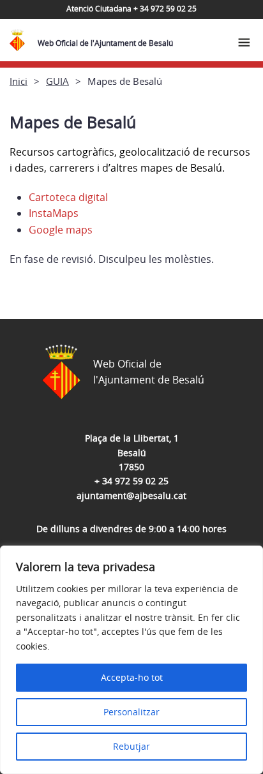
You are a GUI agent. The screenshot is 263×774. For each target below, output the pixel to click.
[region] (131, 660)
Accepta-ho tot (132, 677)
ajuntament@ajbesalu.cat (131, 495)
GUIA (57, 81)
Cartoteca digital (68, 197)
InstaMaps (54, 213)
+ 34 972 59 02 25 (131, 481)
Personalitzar (131, 712)
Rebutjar (131, 746)
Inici (18, 81)
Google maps (61, 230)
